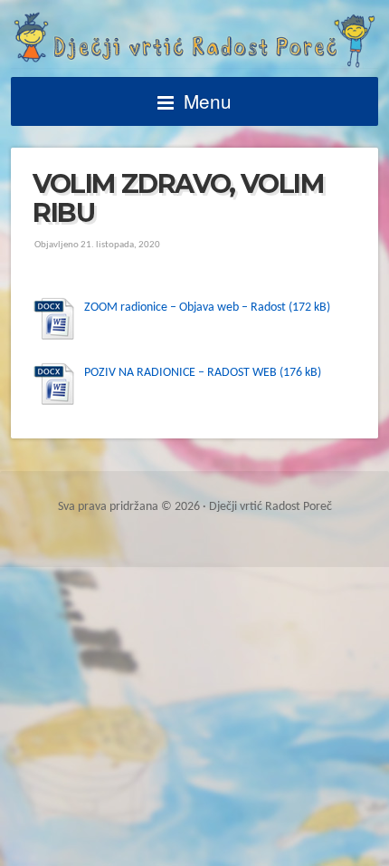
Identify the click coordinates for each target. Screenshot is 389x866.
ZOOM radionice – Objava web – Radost (185, 307)
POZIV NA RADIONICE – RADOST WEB (180, 373)
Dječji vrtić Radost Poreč (194, 40)
